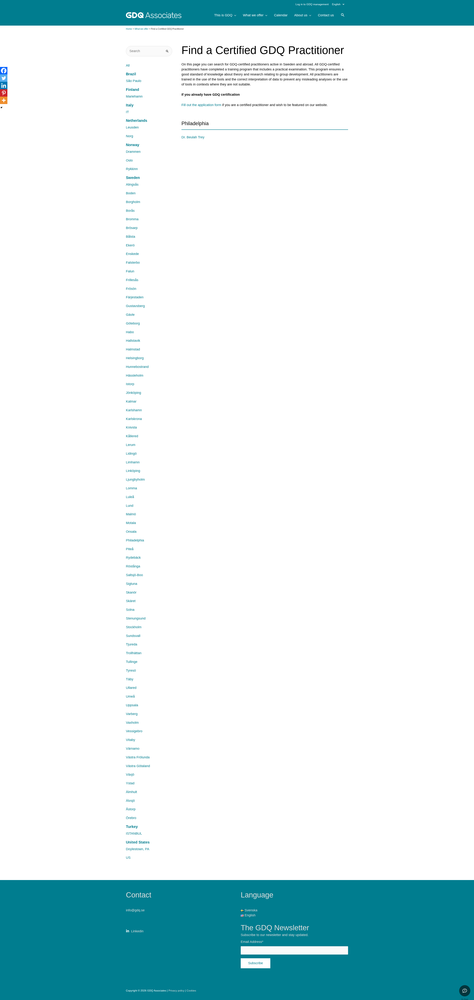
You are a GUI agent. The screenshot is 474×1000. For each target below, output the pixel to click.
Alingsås (132, 184)
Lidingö (131, 453)
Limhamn (133, 462)
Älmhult (131, 792)
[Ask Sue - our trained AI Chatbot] (464, 990)
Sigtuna (131, 584)
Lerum (130, 445)
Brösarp (132, 228)
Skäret (131, 601)
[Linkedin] (3, 85)
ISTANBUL (134, 833)
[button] (343, 15)
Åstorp (131, 809)
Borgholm (133, 202)
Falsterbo (133, 262)
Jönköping (133, 393)
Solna (130, 610)
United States (138, 842)
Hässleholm (134, 375)
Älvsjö (130, 801)
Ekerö (130, 245)
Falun (130, 271)
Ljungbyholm (135, 479)
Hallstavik (133, 340)
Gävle (130, 315)
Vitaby (130, 740)
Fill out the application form (201, 105)
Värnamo (132, 748)
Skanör (131, 592)
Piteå (129, 549)
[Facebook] (3, 70)
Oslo (129, 160)
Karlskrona (134, 419)
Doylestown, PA (137, 849)
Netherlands (136, 120)
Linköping (133, 471)
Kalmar (131, 401)
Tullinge (131, 662)
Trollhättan (133, 653)
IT (127, 112)
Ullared (131, 688)
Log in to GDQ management (312, 4)
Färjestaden (134, 297)
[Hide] (1, 107)
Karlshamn (134, 410)
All (128, 65)
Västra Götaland (138, 766)
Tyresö (131, 670)
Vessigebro (134, 731)
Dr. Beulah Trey (192, 137)
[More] (3, 100)
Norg (129, 136)
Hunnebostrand (137, 367)
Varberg (132, 714)
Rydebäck (133, 557)
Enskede (132, 254)
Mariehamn (134, 96)
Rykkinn (132, 169)
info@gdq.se (135, 910)
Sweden (133, 178)
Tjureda (131, 644)
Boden (131, 193)
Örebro (131, 818)
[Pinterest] (3, 93)
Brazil (131, 74)
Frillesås (132, 280)
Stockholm (133, 627)
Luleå (130, 497)
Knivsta (131, 427)
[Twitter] (3, 78)
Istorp (130, 384)
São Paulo (133, 81)
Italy (129, 105)
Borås (130, 210)
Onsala (131, 531)
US (128, 857)
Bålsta (130, 236)
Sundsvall (133, 636)
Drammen (133, 152)
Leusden (132, 127)
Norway (132, 145)
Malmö (131, 514)
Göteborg (133, 323)
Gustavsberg (135, 306)
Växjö (130, 774)
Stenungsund (136, 618)
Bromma (132, 219)
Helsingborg (135, 358)
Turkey (132, 827)
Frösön (131, 289)
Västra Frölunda (138, 757)
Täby (129, 679)
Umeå (130, 696)
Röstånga (133, 566)
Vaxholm (132, 722)
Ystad (130, 783)
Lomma (131, 488)
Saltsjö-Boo (134, 575)
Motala (131, 523)
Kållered (132, 436)
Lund (129, 506)
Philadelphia (135, 540)
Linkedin (137, 931)
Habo (130, 332)
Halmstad (133, 349)
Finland (132, 90)
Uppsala (132, 705)
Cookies (191, 990)
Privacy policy (176, 990)
